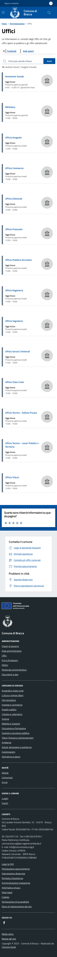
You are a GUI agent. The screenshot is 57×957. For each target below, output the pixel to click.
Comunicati (7, 777)
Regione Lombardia (11, 3)
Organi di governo (10, 646)
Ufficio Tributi (12, 477)
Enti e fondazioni (10, 660)
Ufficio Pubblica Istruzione (18, 260)
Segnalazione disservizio (13, 873)
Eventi (5, 803)
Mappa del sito (9, 939)
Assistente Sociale (14, 76)
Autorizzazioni (8, 752)
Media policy (8, 934)
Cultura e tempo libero (12, 695)
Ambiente (6, 742)
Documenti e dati (10, 674)
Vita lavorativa (9, 700)
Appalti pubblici (9, 709)
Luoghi (5, 798)
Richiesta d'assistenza (12, 878)
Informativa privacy (11, 887)
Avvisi (4, 782)
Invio (49, 61)
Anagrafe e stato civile (13, 690)
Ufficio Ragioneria (14, 290)
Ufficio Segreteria (14, 321)
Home (4, 23)
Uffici (4, 655)
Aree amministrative (11, 651)
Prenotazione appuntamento (16, 869)
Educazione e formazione (14, 728)
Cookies (5, 897)
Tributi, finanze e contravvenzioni (17, 738)
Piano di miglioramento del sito (17, 906)
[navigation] (3, 12)
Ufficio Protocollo (13, 229)
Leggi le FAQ (8, 864)
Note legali (7, 892)
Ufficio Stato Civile (14, 382)
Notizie (5, 773)
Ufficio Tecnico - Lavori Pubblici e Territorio (21, 444)
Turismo (5, 719)
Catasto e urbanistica (12, 714)
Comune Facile (9, 947)
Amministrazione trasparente (16, 883)
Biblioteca (10, 107)
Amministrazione (17, 23)
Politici (5, 665)
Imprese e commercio (12, 705)
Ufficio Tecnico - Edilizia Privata (21, 412)
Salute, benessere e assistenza (17, 747)
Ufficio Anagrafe (13, 137)
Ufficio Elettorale (13, 198)
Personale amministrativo (14, 670)
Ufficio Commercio (14, 168)
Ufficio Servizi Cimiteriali (17, 351)
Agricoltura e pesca (11, 756)
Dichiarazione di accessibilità (15, 902)
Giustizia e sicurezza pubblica (15, 733)
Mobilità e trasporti (11, 723)
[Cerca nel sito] (49, 12)
